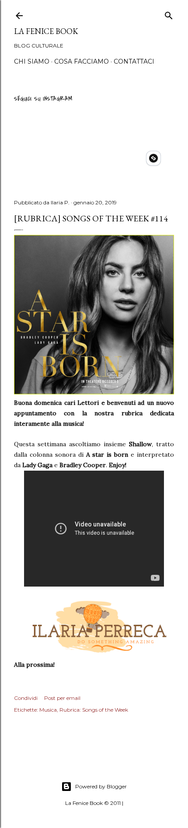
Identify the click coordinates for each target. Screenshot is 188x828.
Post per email (62, 698)
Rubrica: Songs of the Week (93, 709)
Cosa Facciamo (81, 61)
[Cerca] (169, 14)
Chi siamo (31, 61)
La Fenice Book (46, 31)
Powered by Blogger (101, 786)
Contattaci (134, 61)
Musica (48, 709)
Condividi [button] (26, 698)
